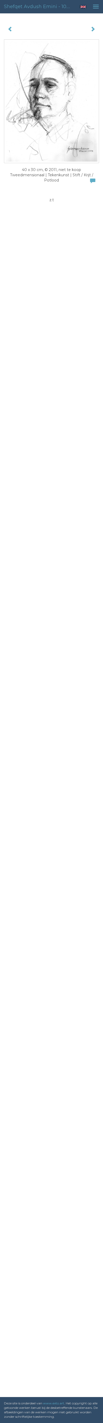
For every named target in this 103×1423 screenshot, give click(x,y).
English (83, 6)
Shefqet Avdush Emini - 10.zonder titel (39, 6)
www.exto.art (53, 1403)
